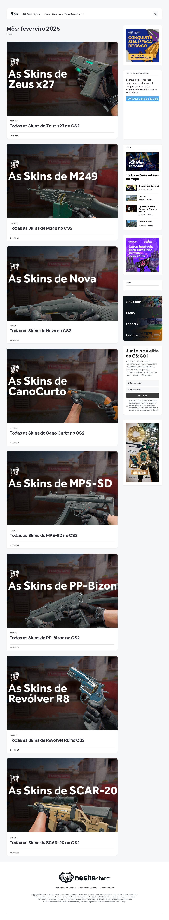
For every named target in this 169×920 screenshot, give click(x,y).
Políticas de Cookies (88, 888)
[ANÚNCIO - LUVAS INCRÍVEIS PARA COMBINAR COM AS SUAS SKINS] (142, 254)
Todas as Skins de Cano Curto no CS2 (47, 433)
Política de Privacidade (65, 888)
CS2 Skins (13, 121)
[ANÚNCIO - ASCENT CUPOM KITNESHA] (142, 452)
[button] (155, 13)
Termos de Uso (107, 888)
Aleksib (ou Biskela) (149, 186)
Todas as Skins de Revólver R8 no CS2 (47, 740)
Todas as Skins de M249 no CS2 (41, 228)
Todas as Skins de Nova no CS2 (40, 330)
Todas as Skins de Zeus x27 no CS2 (45, 126)
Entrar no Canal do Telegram (143, 98)
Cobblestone (145, 221)
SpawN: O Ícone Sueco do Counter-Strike (148, 209)
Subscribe (142, 395)
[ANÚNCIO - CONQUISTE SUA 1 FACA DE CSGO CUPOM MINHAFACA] (142, 45)
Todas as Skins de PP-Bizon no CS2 (45, 638)
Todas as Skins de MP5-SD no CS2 (44, 535)
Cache (142, 196)
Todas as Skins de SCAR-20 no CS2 (45, 842)
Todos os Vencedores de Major (142, 177)
